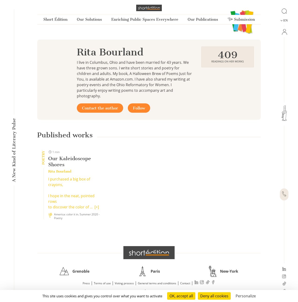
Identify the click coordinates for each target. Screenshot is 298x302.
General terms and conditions (157, 283)
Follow (139, 108)
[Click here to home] (149, 252)
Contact (185, 283)
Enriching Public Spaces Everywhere (144, 19)
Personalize (246, 296)
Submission (244, 19)
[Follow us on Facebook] (213, 283)
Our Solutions (89, 19)
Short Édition (55, 19)
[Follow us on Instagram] (284, 277)
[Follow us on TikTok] (284, 284)
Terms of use (102, 283)
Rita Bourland (59, 171)
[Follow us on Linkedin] (284, 269)
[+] (97, 207)
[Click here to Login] (284, 32)
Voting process (124, 283)
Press (86, 283)
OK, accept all (181, 296)
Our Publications (203, 19)
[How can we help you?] (284, 194)
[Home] (149, 8)
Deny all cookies (214, 296)
